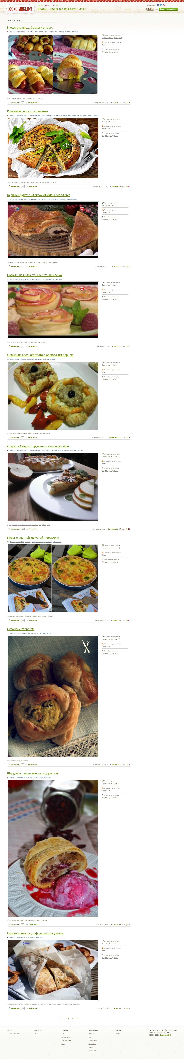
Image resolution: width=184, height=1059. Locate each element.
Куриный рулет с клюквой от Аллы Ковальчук (38, 195)
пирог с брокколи (31, 616)
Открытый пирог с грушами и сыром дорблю (38, 446)
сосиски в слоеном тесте (28, 98)
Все (63, 1033)
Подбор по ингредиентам (63, 9)
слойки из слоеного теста (17, 433)
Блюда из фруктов (46, 279)
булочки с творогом (15, 760)
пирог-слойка (13, 1004)
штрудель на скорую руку (32, 920)
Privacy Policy (93, 1050)
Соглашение (93, 1040)
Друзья (91, 1047)
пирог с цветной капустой (17, 616)
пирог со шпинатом (26, 182)
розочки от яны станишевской (30, 342)
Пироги (18, 542)
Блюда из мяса (39, 31)
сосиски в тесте (14, 98)
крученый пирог (14, 182)
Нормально (106, 128)
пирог (54, 182)
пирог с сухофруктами (47, 1004)
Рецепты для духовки (110, 52)
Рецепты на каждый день (71, 115)
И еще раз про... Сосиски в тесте (30, 27)
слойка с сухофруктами (63, 1004)
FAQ (90, 1037)
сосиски (39, 98)
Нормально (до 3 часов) (111, 456)
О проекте (92, 1033)
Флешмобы (57, 542)
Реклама (118, 1033)
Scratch (116, 266)
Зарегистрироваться (168, 9)
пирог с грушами (25, 525)
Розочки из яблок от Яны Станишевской (34, 275)
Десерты (23, 279)
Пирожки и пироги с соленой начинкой (28, 115)
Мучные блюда (59, 31)
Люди (82, 9)
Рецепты (42, 9)
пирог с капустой (43, 616)
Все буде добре (15, 199)
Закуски (12, 31)
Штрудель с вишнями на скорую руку (33, 773)
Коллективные (66, 1037)
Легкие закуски (49, 31)
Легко (104, 45)
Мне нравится (15, 102)
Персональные (66, 1040)
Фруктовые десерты (33, 279)
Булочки (18, 633)
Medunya (115, 186)
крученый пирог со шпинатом (42, 182)
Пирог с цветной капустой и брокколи (33, 537)
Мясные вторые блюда (48, 199)
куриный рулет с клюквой (17, 262)
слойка (77, 1004)
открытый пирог (14, 525)
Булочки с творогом (20, 629)
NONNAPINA (114, 437)
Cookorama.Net (165, 1035)
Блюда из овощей (46, 115)
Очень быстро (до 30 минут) (112, 37)
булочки (25, 760)
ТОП (63, 1044)
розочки (43, 342)
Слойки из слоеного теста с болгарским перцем (40, 355)
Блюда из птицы (25, 199)
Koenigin (116, 102)
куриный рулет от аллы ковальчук (37, 262)
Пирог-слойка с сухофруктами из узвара (35, 933)
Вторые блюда (35, 199)
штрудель (44, 920)
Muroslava (115, 764)
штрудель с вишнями (16, 920)
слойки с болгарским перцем (35, 433)
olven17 (115, 620)
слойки (47, 433)
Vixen (116, 1008)
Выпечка (12, 115)
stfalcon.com (172, 1030)
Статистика (92, 1044)
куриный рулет (53, 262)
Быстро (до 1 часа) (109, 121)
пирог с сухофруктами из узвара (29, 1004)
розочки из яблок (14, 342)
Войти (150, 9)
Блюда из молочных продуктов (90, 115)
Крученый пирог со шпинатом (27, 111)
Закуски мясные (21, 31)
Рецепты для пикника (71, 31)
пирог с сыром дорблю (38, 525)
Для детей (30, 31)
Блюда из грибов (72, 199)
